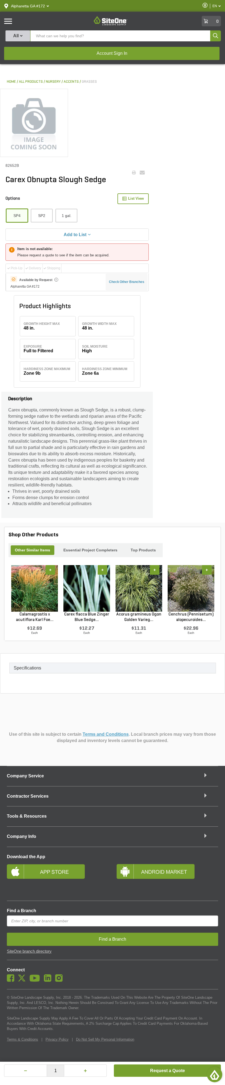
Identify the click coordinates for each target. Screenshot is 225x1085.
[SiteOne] (110, 24)
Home (11, 82)
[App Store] (57, 878)
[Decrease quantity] (25, 1070)
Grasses (89, 82)
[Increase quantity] (85, 1070)
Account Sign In (112, 53)
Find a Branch (21, 910)
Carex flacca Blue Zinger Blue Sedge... (86, 617)
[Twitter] (23, 980)
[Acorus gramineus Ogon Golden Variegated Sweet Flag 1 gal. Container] (139, 588)
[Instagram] (60, 980)
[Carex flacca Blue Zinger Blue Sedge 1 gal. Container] (86, 588)
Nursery (53, 82)
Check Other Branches (126, 282)
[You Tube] (36, 980)
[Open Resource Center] (214, 1074)
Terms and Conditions (106, 734)
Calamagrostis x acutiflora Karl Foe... (35, 617)
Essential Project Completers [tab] (90, 550)
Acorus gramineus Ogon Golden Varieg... (138, 617)
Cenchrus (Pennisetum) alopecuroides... (191, 617)
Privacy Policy (57, 1039)
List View (136, 198)
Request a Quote (167, 1070)
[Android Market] (167, 878)
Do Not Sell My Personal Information (105, 1039)
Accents (71, 82)
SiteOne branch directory (29, 951)
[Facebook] (12, 980)
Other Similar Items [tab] (32, 550)
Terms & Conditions (22, 1039)
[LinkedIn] (49, 980)
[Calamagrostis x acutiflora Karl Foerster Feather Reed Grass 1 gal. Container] (34, 588)
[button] (28, 6)
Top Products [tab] (143, 550)
